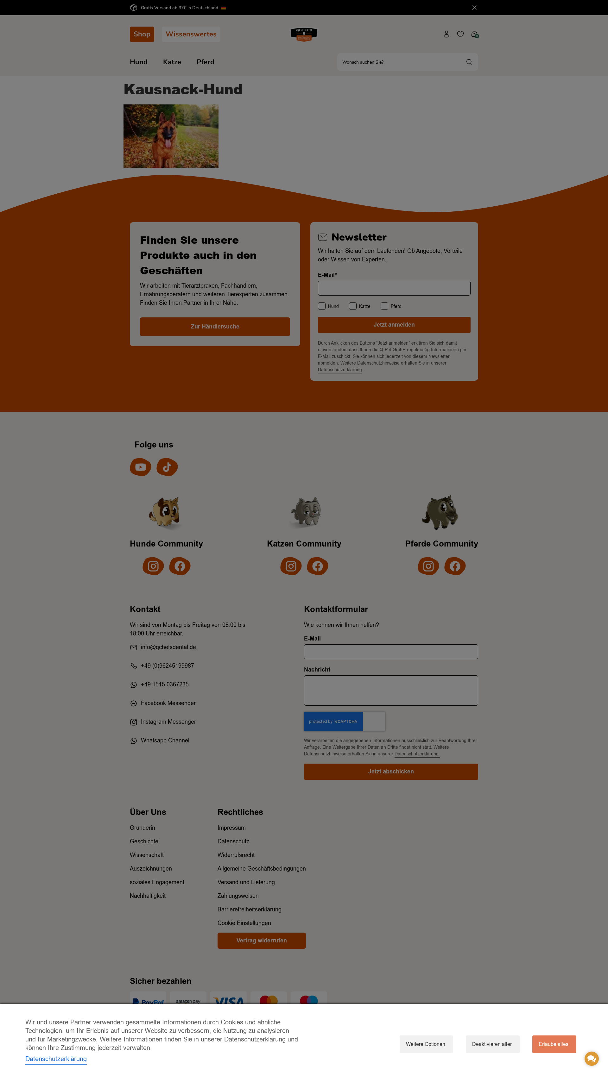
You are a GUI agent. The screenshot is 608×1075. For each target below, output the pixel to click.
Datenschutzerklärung (56, 1059)
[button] (592, 1059)
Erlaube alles (553, 1044)
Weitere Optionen (425, 1044)
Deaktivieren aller (492, 1044)
